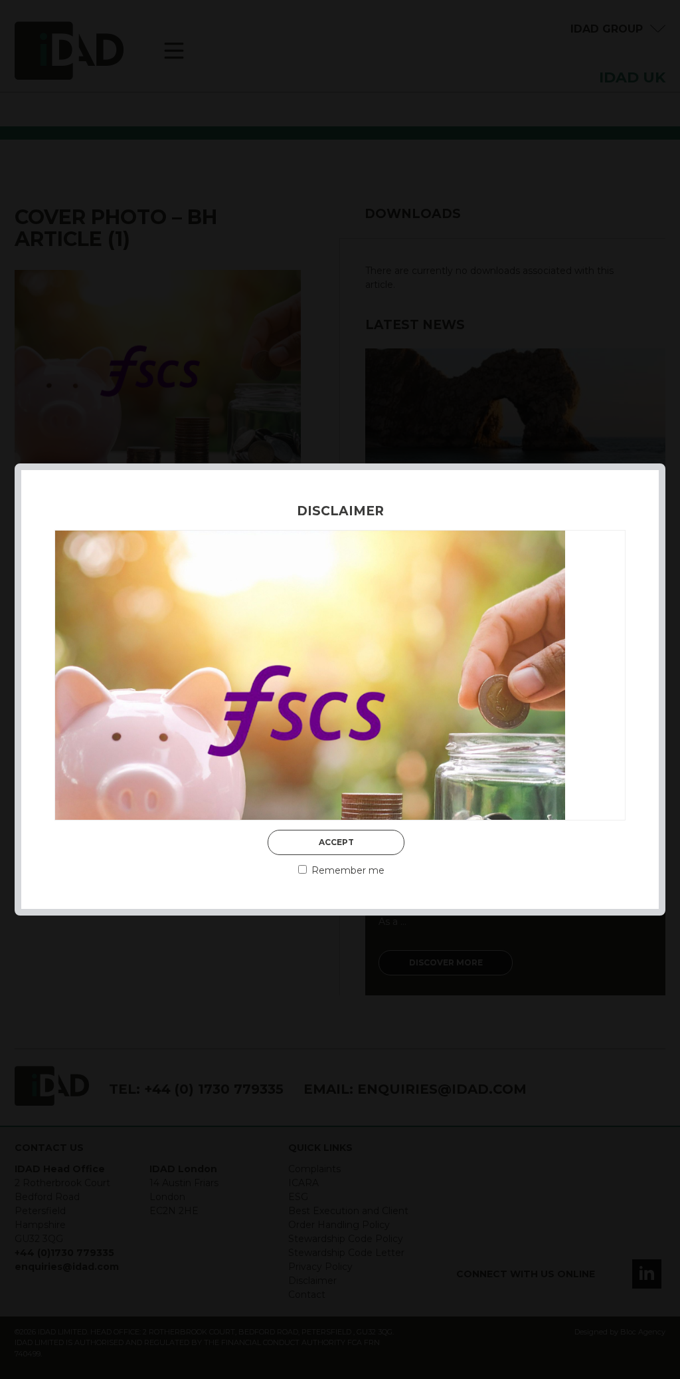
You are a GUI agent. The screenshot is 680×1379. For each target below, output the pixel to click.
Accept (336, 842)
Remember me (346, 870)
